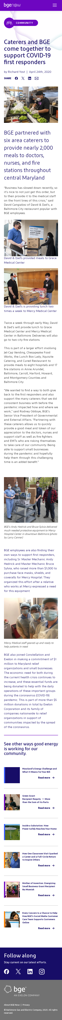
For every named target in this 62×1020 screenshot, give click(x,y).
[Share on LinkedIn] (29, 78)
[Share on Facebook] (16, 78)
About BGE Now (12, 1005)
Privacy (26, 1005)
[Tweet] (22, 78)
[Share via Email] (36, 78)
